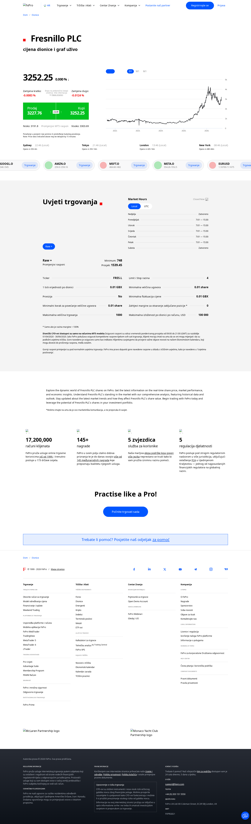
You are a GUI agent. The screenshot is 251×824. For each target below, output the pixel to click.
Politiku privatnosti (112, 774)
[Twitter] (164, 569)
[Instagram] (211, 569)
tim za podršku (204, 771)
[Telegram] (195, 569)
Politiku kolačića (129, 774)
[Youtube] (180, 569)
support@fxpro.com (174, 784)
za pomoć (161, 539)
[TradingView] (226, 569)
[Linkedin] (149, 569)
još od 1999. (46, 456)
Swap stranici (57, 95)
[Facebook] (134, 569)
